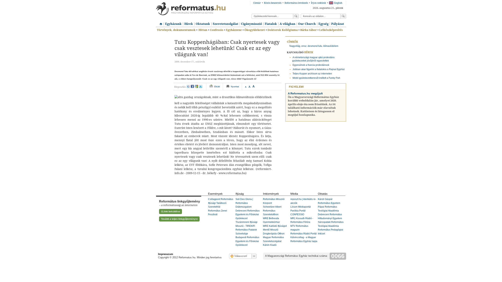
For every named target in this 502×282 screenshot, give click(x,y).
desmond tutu (315, 46)
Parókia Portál (298, 210)
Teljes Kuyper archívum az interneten (312, 73)
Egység (323, 24)
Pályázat (337, 24)
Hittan (202, 30)
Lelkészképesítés (331, 30)
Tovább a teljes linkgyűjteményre (179, 219)
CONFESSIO (297, 214)
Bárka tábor (308, 30)
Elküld (217, 86)
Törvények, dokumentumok (176, 30)
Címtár (257, 3)
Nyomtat (235, 86)
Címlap (160, 22)
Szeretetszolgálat (225, 24)
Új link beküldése (170, 211)
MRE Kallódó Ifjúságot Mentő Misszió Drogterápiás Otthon (275, 230)
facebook (192, 86)
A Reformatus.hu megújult (305, 93)
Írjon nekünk (318, 3)
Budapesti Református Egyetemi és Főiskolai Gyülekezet (247, 241)
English (338, 3)
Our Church (307, 24)
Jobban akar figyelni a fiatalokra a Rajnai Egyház (319, 69)
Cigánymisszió (251, 24)
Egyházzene (234, 30)
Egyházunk (173, 24)
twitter (200, 86)
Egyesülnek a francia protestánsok (311, 65)
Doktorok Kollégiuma (282, 30)
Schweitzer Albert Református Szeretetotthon (272, 210)
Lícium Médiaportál (300, 206)
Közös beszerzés (272, 3)
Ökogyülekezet (254, 30)
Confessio (216, 30)
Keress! (343, 16)
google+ (196, 86)
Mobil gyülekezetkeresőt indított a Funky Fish (316, 78)
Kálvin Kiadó (269, 245)
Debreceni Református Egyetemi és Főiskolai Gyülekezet (248, 214)
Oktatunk (203, 24)
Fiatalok (271, 24)
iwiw (188, 86)
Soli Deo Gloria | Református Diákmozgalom (244, 203)
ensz (303, 46)
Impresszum (165, 254)
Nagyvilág (294, 46)
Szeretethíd (214, 206)
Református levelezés (296, 3)
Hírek (188, 24)
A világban (287, 24)
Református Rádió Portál (303, 233)
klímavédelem (330, 46)
